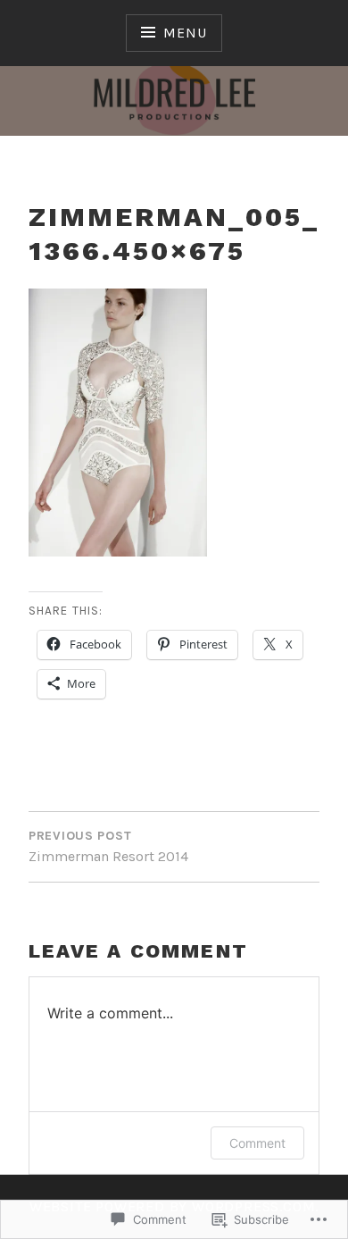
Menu (184, 32)
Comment (257, 1143)
